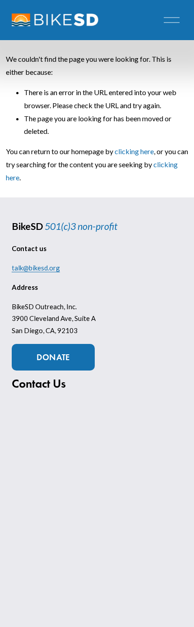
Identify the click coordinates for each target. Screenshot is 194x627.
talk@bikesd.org (36, 268)
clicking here (134, 151)
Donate (53, 357)
